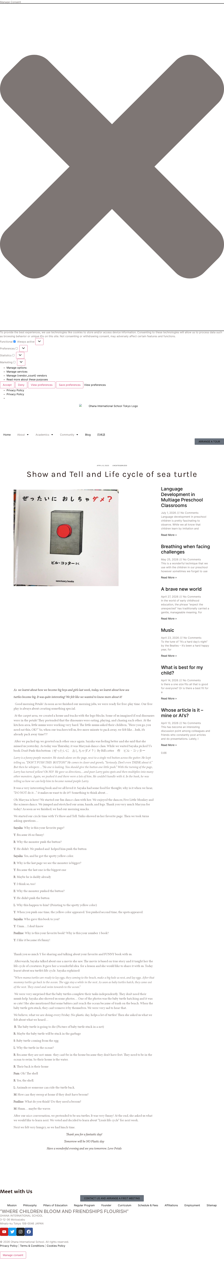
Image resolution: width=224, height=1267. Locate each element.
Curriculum (124, 1205)
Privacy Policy (15, 390)
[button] (112, 167)
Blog (88, 434)
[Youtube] (4, 1232)
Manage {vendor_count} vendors (27, 375)
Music (167, 630)
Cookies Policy (56, 1245)
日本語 (101, 434)
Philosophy (30, 1205)
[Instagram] (20, 1232)
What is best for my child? (182, 670)
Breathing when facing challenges (185, 549)
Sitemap (212, 1205)
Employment (192, 1205)
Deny (21, 384)
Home (7, 434)
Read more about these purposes (27, 379)
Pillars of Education (55, 1205)
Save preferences (70, 384)
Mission (12, 1205)
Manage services (17, 371)
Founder (106, 1205)
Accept (7, 384)
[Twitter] (12, 1232)
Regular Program (84, 1205)
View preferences (41, 384)
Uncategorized (119, 466)
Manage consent (13, 1255)
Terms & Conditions (32, 1245)
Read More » (169, 534)
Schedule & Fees (148, 1205)
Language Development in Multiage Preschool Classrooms (182, 497)
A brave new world (181, 589)
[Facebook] (29, 1232)
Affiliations (171, 1205)
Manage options (17, 367)
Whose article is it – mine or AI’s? (182, 712)
